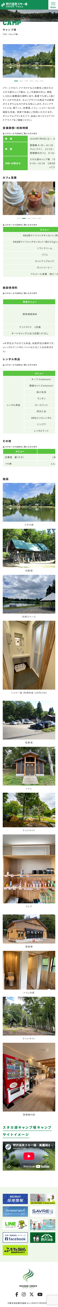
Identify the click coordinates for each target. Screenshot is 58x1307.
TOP (5, 34)
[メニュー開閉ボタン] (53, 5)
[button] (19, 218)
